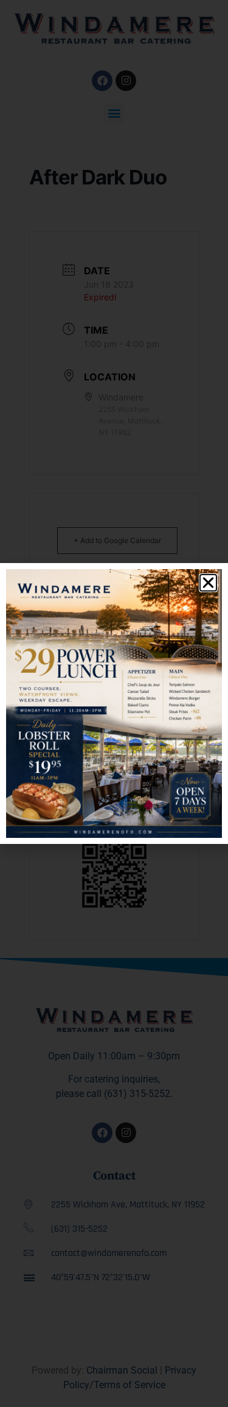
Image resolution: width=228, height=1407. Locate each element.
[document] (114, 703)
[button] (208, 582)
